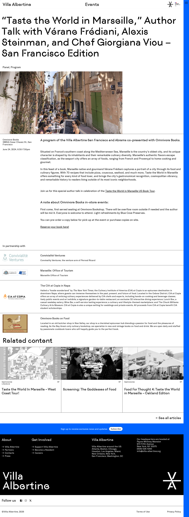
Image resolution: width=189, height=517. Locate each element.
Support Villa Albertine (46, 446)
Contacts (9, 452)
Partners (9, 449)
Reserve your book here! (54, 226)
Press (7, 456)
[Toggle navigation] (186, 2)
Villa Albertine (17, 4)
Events (92, 4)
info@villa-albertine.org (149, 451)
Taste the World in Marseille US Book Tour (130, 190)
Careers (39, 452)
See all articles (170, 418)
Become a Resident (44, 449)
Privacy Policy (174, 511)
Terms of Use (143, 511)
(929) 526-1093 (144, 448)
